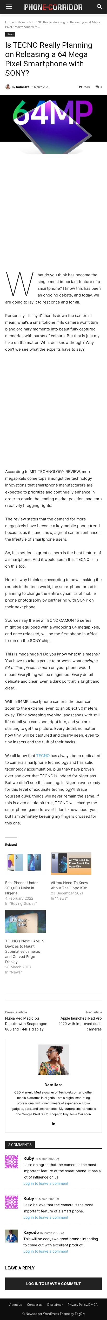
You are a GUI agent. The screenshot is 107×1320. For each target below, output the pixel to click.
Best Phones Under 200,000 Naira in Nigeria (21, 887)
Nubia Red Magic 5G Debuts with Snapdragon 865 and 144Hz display (26, 1024)
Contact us (34, 1304)
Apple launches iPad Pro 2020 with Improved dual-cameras (80, 1024)
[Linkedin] (54, 1122)
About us (15, 1304)
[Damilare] (8, 86)
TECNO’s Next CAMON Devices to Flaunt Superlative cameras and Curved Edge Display (24, 951)
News (21, 22)
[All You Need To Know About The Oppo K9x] (71, 863)
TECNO (43, 755)
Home (9, 22)
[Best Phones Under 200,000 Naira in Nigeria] (25, 863)
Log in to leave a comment (45, 1183)
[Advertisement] (53, 216)
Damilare (22, 87)
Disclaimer (55, 1304)
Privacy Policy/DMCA (83, 1304)
